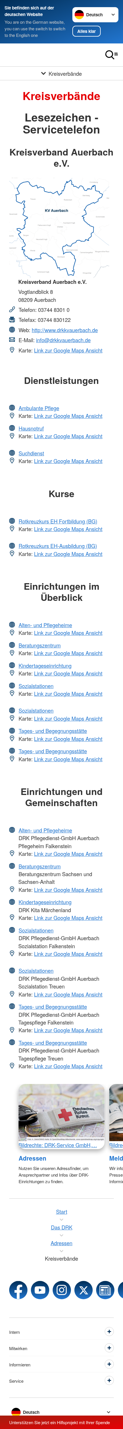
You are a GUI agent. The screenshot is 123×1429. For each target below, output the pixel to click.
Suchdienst (31, 453)
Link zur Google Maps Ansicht (68, 350)
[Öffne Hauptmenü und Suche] (111, 55)
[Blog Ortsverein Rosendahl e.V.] (105, 1290)
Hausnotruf (31, 428)
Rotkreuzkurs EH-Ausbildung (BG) (58, 545)
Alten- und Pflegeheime (45, 625)
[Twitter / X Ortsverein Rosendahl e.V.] (83, 1290)
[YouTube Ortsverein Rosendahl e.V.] (40, 1290)
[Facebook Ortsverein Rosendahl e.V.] (18, 1290)
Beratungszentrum (40, 645)
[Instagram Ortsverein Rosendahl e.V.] (62, 1290)
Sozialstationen (36, 685)
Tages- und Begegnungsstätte (53, 730)
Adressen (32, 1158)
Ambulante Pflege (39, 408)
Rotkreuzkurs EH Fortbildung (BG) (58, 521)
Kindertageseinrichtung (45, 665)
